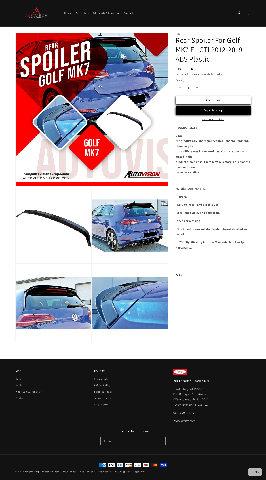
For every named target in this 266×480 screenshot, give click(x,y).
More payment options (213, 118)
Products (20, 385)
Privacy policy (86, 471)
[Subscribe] (161, 441)
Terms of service (104, 471)
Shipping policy (122, 471)
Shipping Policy (103, 391)
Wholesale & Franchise (28, 391)
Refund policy (69, 471)
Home (18, 379)
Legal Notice (101, 404)
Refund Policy (102, 385)
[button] (82, 13)
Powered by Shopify (50, 471)
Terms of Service (103, 398)
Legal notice (139, 471)
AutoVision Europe (32, 471)
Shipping (196, 74)
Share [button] (182, 275)
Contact (20, 398)
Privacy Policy (102, 379)
